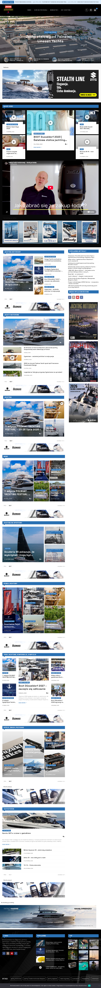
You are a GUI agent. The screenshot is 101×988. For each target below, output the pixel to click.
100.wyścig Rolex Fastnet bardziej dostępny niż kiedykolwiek (53, 537)
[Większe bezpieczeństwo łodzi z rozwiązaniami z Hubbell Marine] (40, 959)
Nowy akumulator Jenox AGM (52, 769)
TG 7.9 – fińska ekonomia (32, 865)
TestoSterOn (6, 830)
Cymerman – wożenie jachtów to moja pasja (52, 290)
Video (8, 149)
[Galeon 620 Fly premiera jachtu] (30, 59)
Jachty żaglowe (56, 469)
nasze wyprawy (38, 978)
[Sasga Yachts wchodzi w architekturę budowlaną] (38, 260)
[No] (99, 985)
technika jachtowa (94, 978)
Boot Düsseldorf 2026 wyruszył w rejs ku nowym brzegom (57, 701)
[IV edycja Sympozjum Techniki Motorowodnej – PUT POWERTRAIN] (38, 270)
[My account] (90, 10)
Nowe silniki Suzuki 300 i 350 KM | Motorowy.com (86, 128)
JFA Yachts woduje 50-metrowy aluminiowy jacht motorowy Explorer (82, 286)
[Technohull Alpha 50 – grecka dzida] (83, 955)
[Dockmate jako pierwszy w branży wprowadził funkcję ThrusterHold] (83, 944)
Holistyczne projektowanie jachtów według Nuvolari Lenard (81, 263)
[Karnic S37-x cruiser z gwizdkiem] (33, 821)
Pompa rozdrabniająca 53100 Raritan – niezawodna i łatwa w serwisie (83, 282)
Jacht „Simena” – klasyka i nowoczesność (80, 276)
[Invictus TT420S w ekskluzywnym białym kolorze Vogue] (54, 59)
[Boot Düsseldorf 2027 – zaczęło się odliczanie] (38, 280)
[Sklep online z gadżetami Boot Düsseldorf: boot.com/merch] (58, 664)
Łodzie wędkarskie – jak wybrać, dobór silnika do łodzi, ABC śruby (55, 967)
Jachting (8, 276)
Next (11, 299)
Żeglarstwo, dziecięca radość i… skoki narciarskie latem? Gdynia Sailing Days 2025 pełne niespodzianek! (54, 555)
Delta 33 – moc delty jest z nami (34, 857)
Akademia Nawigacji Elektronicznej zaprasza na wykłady (52, 429)
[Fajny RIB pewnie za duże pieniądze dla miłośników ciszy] (83, 965)
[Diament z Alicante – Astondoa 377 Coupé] (78, 59)
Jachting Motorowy (12, 124)
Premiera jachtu (81, 978)
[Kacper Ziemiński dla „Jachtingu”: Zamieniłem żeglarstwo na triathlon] (72, 955)
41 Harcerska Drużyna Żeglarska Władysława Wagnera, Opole (81, 279)
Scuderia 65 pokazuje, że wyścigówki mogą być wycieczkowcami (19, 553)
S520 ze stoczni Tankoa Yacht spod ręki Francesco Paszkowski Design (41, 364)
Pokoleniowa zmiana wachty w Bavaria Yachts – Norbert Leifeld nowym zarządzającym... (82, 267)
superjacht (49, 978)
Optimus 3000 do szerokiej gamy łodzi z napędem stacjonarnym (33, 751)
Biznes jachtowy (49, 276)
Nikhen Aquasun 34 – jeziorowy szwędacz (38, 850)
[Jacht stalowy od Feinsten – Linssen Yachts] (6, 59)
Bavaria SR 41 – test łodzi (87, 152)
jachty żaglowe (26, 978)
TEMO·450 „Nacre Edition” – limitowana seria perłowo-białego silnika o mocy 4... (81, 271)
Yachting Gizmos (9, 765)
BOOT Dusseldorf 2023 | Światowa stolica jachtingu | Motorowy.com (50, 138)
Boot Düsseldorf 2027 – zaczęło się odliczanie (52, 280)
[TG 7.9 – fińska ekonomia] (11, 867)
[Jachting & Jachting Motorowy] (8, 10)
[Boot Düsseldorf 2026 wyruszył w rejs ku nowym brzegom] (58, 690)
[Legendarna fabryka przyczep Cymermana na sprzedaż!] (12, 374)
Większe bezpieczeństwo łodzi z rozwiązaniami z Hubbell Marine (55, 959)
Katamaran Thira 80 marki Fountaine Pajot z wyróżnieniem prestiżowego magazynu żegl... (81, 256)
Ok (89, 985)
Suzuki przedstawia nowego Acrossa (33, 769)
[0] (95, 10)
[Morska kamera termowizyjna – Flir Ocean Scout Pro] (94, 965)
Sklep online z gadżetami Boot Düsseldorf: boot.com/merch (57, 676)
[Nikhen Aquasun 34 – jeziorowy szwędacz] (11, 852)
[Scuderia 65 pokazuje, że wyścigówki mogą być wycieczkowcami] (23, 544)
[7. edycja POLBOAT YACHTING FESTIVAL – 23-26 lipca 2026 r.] (23, 419)
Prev (5, 299)
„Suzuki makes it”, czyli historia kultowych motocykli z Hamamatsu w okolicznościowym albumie (12, 769)
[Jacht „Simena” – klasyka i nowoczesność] (94, 955)
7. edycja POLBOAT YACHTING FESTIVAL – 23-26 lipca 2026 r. (17, 282)
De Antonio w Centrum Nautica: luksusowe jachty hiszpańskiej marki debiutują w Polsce (40, 348)
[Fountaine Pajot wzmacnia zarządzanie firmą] (12, 610)
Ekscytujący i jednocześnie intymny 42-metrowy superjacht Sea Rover (54, 942)
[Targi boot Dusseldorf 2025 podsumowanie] (72, 944)
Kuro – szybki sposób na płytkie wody (52, 741)
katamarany (69, 978)
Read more (37, 147)
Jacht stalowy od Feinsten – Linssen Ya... (17, 59)
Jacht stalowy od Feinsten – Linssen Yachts (50, 38)
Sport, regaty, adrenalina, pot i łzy (54, 532)
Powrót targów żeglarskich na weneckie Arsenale (12, 152)
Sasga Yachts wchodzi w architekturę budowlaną (57, 2)
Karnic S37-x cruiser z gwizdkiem (16, 833)
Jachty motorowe (50, 32)
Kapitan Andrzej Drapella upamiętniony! (57, 494)
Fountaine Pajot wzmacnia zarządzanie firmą (20, 2)
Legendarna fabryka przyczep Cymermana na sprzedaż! (43, 372)
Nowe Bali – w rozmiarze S (75, 274)
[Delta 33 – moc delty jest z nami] (11, 859)
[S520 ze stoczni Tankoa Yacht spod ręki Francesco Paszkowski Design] (12, 366)
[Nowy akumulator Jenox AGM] (72, 965)
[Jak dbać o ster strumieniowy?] (94, 944)
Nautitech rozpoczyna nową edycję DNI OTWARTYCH (56, 473)
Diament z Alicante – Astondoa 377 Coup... (88, 59)
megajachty (59, 978)
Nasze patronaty (39, 133)
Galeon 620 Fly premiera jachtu (41, 59)
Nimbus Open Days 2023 (12, 128)
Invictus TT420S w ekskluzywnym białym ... (65, 59)
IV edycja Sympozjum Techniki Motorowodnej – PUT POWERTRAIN (53, 270)
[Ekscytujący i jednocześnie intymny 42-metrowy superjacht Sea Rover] (40, 943)
